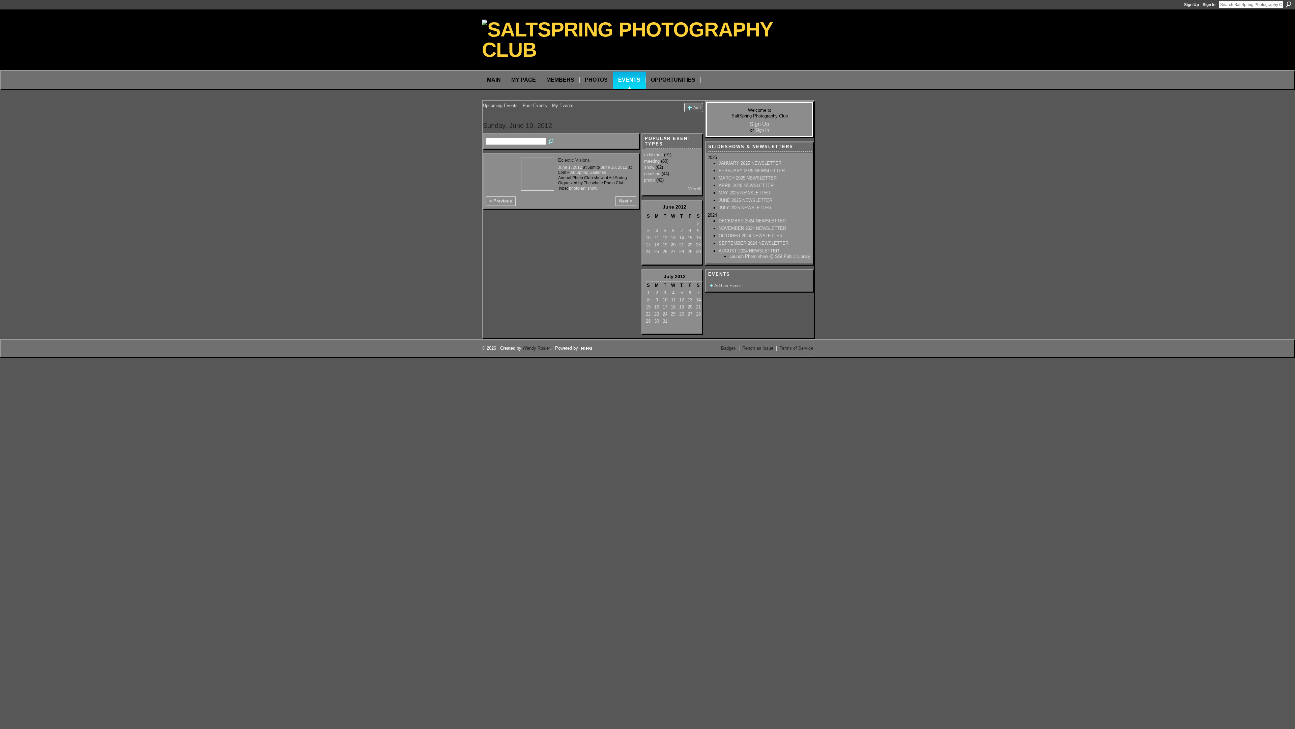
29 (648, 321)
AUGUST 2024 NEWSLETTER (749, 250)
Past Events (535, 105)
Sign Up (1191, 4)
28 (698, 314)
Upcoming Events (500, 105)
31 (665, 321)
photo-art (577, 188)
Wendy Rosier (536, 348)
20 (690, 306)
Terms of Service (796, 348)
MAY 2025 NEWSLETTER (744, 192)
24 (665, 314)
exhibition (653, 154)
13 (673, 237)
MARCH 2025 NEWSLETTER (748, 178)
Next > (625, 201)
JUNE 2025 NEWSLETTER (745, 200)
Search (1288, 4)
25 (673, 314)
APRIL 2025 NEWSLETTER (746, 185)
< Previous (500, 201)
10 (648, 237)
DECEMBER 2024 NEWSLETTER (752, 220)
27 (690, 314)
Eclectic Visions (574, 160)
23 (656, 314)
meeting (652, 161)
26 (681, 314)
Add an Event (727, 285)
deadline (652, 173)
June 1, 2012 (570, 167)
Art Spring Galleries (588, 172)
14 (681, 237)
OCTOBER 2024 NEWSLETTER (750, 235)
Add (697, 107)
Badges (728, 348)
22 (690, 244)
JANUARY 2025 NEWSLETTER (750, 163)
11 (657, 237)
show (592, 188)
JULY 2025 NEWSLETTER (745, 207)
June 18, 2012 (614, 167)
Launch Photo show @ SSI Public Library (769, 256)
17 (648, 244)
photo (649, 180)
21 (698, 306)
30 (656, 321)
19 (681, 306)
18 (656, 244)
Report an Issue (757, 348)
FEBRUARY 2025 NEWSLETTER (752, 170)
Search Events (551, 142)
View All (694, 189)
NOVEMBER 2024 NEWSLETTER (752, 228)
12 (665, 237)
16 (698, 237)
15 (690, 237)
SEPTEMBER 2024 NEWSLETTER (753, 243)
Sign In (1209, 4)
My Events (562, 105)
